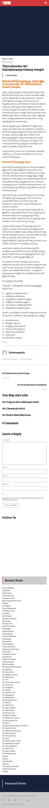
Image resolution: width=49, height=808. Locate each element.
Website (5, 484)
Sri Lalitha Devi (8, 705)
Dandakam (6, 606)
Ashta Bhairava (8, 588)
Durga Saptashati (9, 608)
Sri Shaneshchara (9, 736)
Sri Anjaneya (7, 670)
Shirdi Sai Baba (8, 664)
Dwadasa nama (8, 611)
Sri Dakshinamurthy (10, 675)
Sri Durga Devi (8, 685)
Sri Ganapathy (7, 687)
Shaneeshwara (8, 662)
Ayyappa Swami (8, 598)
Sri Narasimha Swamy (10, 718)
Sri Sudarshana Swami (11, 743)
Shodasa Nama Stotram (11, 667)
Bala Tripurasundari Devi (11, 601)
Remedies (6, 652)
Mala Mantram (8, 631)
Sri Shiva (5, 738)
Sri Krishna (6, 703)
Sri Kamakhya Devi (9, 700)
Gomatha (6, 613)
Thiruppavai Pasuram (10, 766)
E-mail (5, 476)
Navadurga (6, 639)
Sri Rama (5, 723)
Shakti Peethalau (9, 659)
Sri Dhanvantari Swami (11, 682)
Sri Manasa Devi (8, 713)
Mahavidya (6, 629)
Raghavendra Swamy (10, 649)
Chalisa (5, 603)
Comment (6, 440)
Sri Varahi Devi (7, 748)
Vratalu (5, 771)
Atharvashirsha (8, 596)
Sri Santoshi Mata (9, 728)
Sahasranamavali (8, 654)
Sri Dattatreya (7, 677)
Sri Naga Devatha (9, 715)
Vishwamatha (12, 75)
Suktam (5, 759)
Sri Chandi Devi (8, 672)
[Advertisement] (24, 30)
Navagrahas (7, 641)
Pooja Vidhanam (8, 647)
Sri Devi (5, 680)
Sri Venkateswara (9, 754)
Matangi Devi (7, 634)
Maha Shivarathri (8, 626)
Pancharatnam (8, 644)
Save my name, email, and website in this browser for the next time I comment (22, 499)
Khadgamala (7, 624)
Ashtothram (7, 593)
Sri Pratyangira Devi (10, 721)
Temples (5, 764)
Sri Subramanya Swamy (11, 741)
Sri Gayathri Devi (8, 692)
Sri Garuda (6, 690)
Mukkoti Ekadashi (9, 636)
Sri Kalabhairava (8, 698)
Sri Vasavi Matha (8, 751)
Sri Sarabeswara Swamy (11, 731)
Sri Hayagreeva (8, 695)
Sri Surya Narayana (9, 746)
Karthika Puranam (9, 619)
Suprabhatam (7, 761)
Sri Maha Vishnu (8, 710)
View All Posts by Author (10, 359)
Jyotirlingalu (7, 616)
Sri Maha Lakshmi (9, 708)
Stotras (4, 342)
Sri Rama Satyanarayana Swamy (15, 726)
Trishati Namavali (9, 769)
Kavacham (6, 621)
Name (5, 467)
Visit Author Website (26, 359)
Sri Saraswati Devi (9, 733)
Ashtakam (6, 591)
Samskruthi (6, 657)
